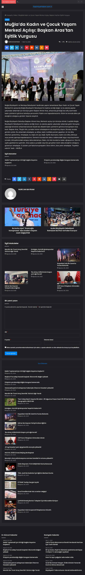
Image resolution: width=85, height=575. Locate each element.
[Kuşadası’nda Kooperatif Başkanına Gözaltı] (10, 514)
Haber (15, 15)
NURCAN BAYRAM (14, 42)
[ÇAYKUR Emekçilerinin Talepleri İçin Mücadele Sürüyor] (10, 503)
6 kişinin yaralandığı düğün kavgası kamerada (31, 2)
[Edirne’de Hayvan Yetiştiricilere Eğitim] (16, 277)
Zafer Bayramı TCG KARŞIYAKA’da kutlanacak (35, 464)
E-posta (8, 340)
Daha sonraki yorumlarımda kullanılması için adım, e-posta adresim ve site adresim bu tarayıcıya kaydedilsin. (43, 347)
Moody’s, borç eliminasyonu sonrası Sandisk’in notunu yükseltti (29, 458)
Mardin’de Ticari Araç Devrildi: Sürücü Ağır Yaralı (16, 250)
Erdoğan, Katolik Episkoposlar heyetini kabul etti (42, 250)
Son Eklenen (42, 363)
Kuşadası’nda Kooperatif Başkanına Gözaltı (34, 510)
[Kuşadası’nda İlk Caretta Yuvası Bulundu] (68, 254)
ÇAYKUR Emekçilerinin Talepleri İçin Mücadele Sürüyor (38, 501)
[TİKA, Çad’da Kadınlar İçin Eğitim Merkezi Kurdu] (10, 476)
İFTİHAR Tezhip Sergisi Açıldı (28, 482)
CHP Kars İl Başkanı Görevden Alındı (68, 287)
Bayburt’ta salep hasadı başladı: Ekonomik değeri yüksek (26, 377)
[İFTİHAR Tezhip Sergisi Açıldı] (10, 485)
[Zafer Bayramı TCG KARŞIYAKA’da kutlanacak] (10, 467)
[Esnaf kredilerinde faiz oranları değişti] (10, 494)
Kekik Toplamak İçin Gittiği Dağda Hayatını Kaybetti (24, 371)
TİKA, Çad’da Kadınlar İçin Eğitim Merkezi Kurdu (35, 473)
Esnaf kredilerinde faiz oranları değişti (32, 491)
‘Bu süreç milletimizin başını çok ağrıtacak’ (41, 273)
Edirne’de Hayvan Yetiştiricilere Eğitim (12, 287)
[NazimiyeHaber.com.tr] (42, 6)
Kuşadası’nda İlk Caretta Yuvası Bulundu (66, 264)
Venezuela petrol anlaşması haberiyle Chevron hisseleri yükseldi (29, 388)
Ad (6, 332)
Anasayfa (9, 15)
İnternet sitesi (48, 340)
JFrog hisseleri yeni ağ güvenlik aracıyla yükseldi (23, 447)
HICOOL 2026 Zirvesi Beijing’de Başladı (19, 453)
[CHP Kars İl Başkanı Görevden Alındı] (68, 277)
